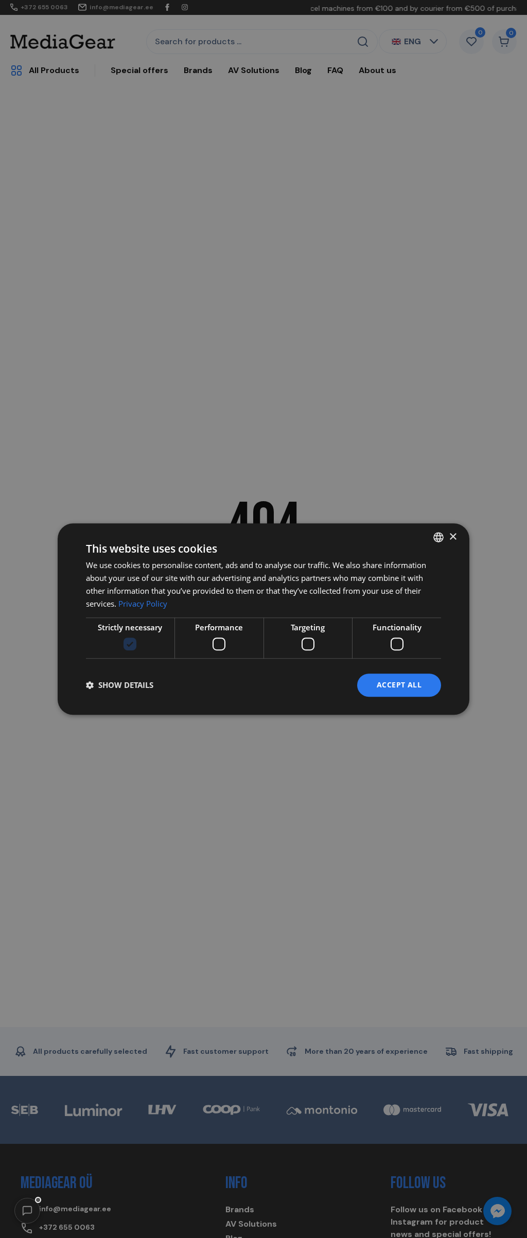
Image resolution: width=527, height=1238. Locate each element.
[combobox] (438, 537)
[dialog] (263, 619)
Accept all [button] (399, 684)
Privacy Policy (142, 603)
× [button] (452, 537)
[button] (27, 1211)
